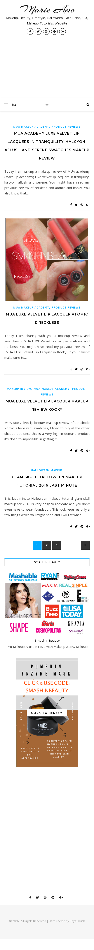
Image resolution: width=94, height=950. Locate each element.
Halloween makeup (47, 470)
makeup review (19, 389)
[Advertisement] (47, 69)
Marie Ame (47, 9)
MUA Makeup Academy (31, 126)
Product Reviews (66, 126)
